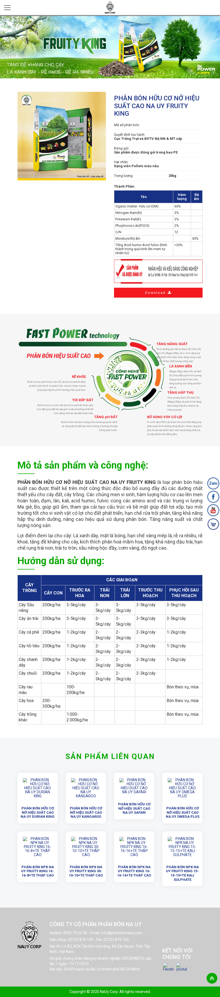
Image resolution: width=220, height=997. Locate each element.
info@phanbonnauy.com (121, 933)
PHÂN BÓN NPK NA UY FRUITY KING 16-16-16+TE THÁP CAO (134, 871)
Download (155, 293)
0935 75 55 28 (75, 933)
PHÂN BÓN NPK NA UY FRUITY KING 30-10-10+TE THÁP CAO (86, 871)
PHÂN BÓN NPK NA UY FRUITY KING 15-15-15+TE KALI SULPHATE (182, 873)
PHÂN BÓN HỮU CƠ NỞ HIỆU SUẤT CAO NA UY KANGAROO (86, 812)
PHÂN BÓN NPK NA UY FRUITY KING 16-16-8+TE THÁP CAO (37, 871)
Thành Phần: (124, 186)
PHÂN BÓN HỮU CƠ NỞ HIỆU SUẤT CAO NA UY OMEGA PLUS (182, 812)
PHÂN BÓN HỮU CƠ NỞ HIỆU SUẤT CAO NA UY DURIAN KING (37, 812)
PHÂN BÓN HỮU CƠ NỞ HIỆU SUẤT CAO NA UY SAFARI (134, 808)
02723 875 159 (80, 939)
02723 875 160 (116, 939)
